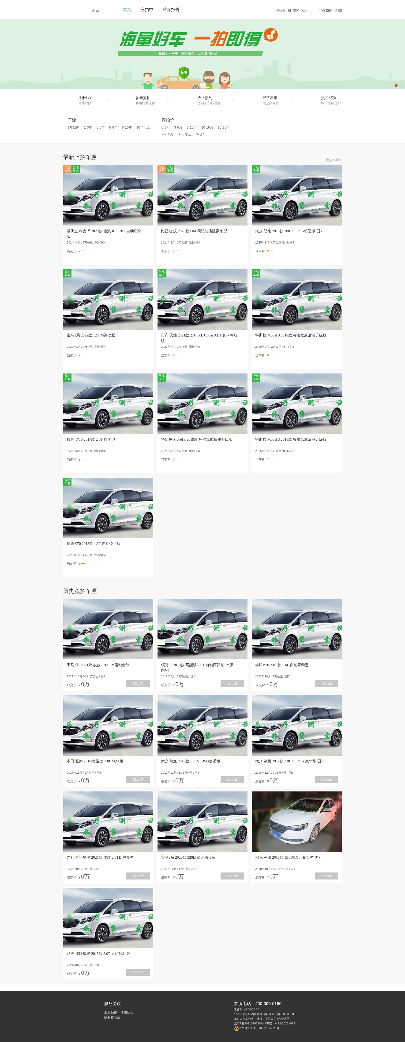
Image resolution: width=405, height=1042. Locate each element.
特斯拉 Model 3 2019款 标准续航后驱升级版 (291, 335)
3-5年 (101, 127)
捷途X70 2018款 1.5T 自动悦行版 (94, 544)
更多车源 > (334, 160)
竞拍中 (147, 9)
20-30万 (167, 134)
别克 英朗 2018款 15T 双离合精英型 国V (288, 857)
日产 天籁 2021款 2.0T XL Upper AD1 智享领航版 (199, 338)
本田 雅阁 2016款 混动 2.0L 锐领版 (95, 761)
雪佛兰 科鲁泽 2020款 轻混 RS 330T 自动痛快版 (104, 234)
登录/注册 (283, 11)
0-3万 (165, 127)
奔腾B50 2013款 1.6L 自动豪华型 (282, 665)
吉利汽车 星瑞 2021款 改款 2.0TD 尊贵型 (100, 857)
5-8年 (113, 127)
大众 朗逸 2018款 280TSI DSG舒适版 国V (289, 231)
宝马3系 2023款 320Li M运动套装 (188, 857)
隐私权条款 (112, 1018)
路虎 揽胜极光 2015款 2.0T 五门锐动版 (98, 954)
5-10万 (192, 127)
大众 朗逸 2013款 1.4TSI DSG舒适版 (190, 761)
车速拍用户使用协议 (119, 1013)
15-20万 (224, 127)
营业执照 (284, 1018)
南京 (95, 10)
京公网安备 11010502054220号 (259, 1028)
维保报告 (171, 9)
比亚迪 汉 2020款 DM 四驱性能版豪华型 (194, 231)
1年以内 (73, 127)
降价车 (201, 134)
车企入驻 (300, 11)
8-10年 (127, 127)
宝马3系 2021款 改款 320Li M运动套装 (98, 665)
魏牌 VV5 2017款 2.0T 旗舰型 (91, 439)
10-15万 (207, 127)
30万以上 (184, 134)
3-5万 (178, 127)
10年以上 (143, 127)
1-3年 (88, 127)
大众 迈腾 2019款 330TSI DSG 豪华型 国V (289, 761)
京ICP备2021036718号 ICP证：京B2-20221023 (264, 1023)
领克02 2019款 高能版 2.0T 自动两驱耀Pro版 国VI (197, 667)
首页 (127, 9)
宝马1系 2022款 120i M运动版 (91, 335)
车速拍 (74, 9)
